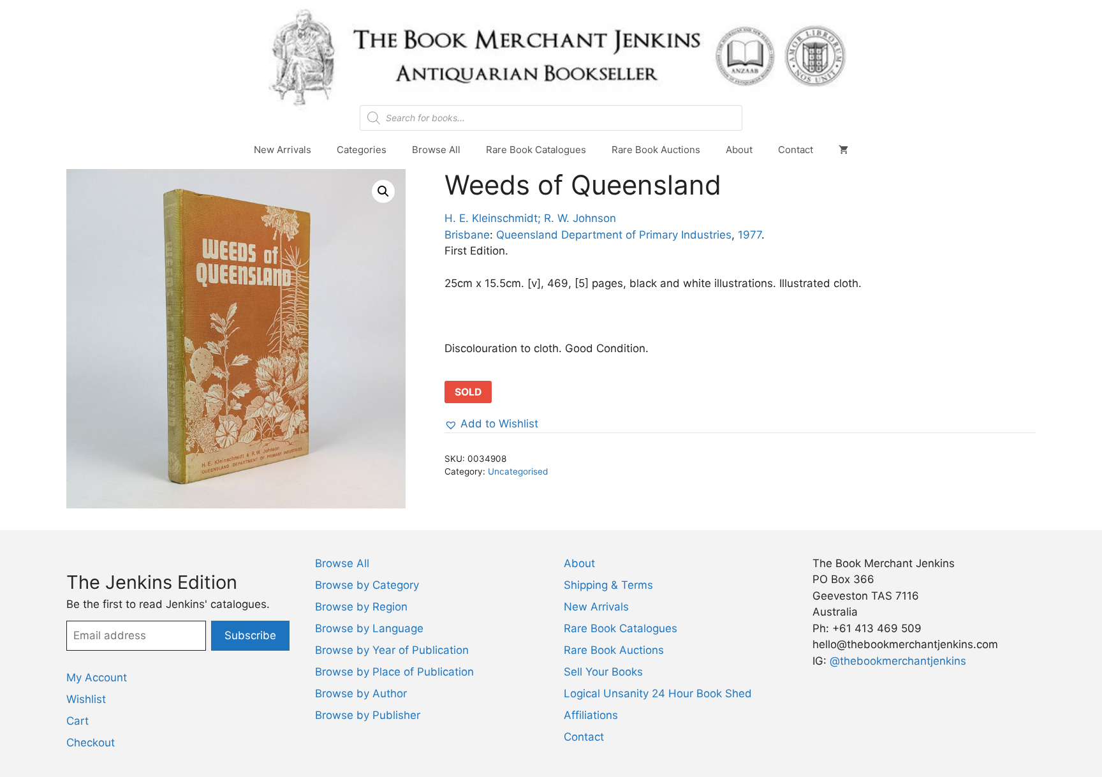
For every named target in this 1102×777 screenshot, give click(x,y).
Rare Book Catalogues (536, 150)
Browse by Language (369, 628)
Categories (361, 150)
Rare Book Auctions (656, 150)
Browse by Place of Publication (394, 671)
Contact (795, 150)
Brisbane (467, 234)
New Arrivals (282, 150)
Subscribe (250, 635)
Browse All (436, 150)
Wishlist (86, 699)
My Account (96, 677)
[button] (383, 191)
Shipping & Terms (608, 585)
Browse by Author (361, 693)
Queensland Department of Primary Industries (613, 234)
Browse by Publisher (367, 715)
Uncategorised (518, 471)
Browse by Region (361, 606)
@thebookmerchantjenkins (898, 661)
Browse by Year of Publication (392, 650)
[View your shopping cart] (843, 150)
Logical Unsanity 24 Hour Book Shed (658, 693)
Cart (77, 720)
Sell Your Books (603, 671)
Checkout (90, 742)
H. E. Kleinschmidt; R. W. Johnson (530, 218)
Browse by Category (367, 585)
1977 (749, 234)
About (739, 150)
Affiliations (591, 715)
